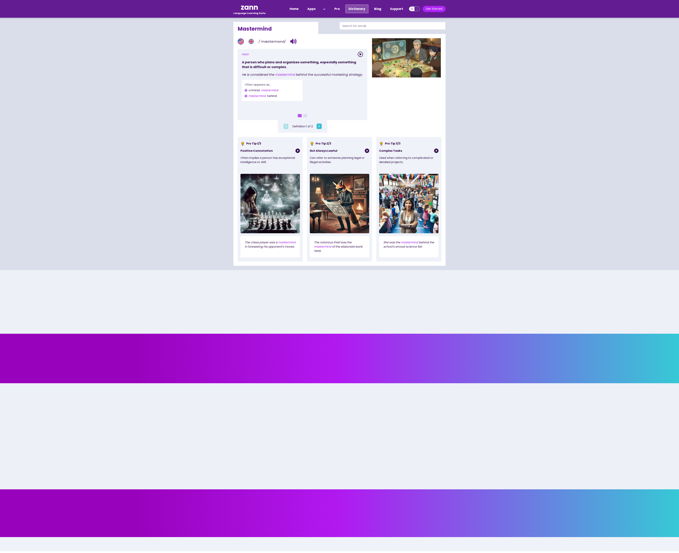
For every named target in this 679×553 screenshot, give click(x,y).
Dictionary (357, 9)
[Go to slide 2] (305, 115)
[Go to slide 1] (300, 115)
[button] (293, 41)
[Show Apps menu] (324, 9)
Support (396, 9)
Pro (337, 9)
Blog (377, 9)
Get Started (434, 9)
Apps (311, 9)
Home (294, 9)
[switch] (414, 9)
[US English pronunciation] (241, 41)
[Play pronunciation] (360, 54)
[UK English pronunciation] (251, 41)
